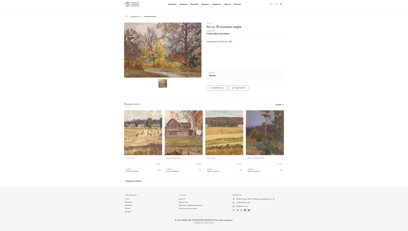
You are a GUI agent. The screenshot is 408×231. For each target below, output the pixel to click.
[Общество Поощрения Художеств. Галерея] (234, 210)
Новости (227, 4)
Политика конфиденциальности (191, 205)
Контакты (237, 4)
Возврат (128, 212)
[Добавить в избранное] (159, 170)
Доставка (128, 205)
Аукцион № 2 (135, 16)
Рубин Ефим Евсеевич (218, 33)
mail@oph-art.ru (242, 206)
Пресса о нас (183, 202)
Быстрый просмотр (143, 135)
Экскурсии (183, 4)
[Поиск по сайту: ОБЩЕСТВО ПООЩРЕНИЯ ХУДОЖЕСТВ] (271, 4)
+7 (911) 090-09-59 (243, 202)
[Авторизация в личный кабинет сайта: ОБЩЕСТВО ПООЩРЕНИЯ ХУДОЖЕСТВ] (281, 4)
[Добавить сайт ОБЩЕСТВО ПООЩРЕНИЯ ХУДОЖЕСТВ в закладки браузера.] (276, 4)
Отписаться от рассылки (188, 208)
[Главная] (127, 16)
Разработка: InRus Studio (204, 223)
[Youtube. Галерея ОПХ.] (249, 210)
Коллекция (172, 4)
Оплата (127, 208)
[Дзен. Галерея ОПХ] (245, 210)
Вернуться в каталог (133, 181)
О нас (127, 199)
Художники (216, 4)
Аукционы (205, 4)
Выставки (194, 4)
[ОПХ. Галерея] (237, 210)
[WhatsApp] (241, 210)
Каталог (279, 104)
